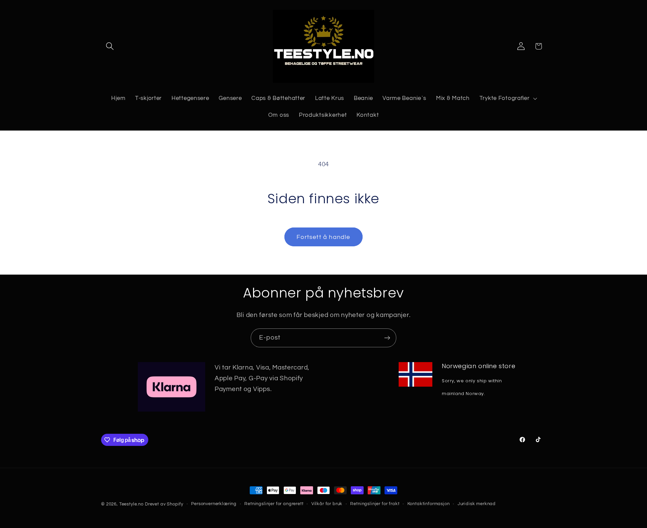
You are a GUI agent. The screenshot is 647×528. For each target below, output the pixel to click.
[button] (110, 46)
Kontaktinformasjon (428, 503)
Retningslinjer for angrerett (274, 503)
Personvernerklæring (214, 503)
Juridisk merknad (477, 503)
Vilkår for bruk (327, 503)
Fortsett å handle (323, 237)
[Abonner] (387, 337)
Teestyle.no (131, 504)
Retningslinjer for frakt (374, 503)
